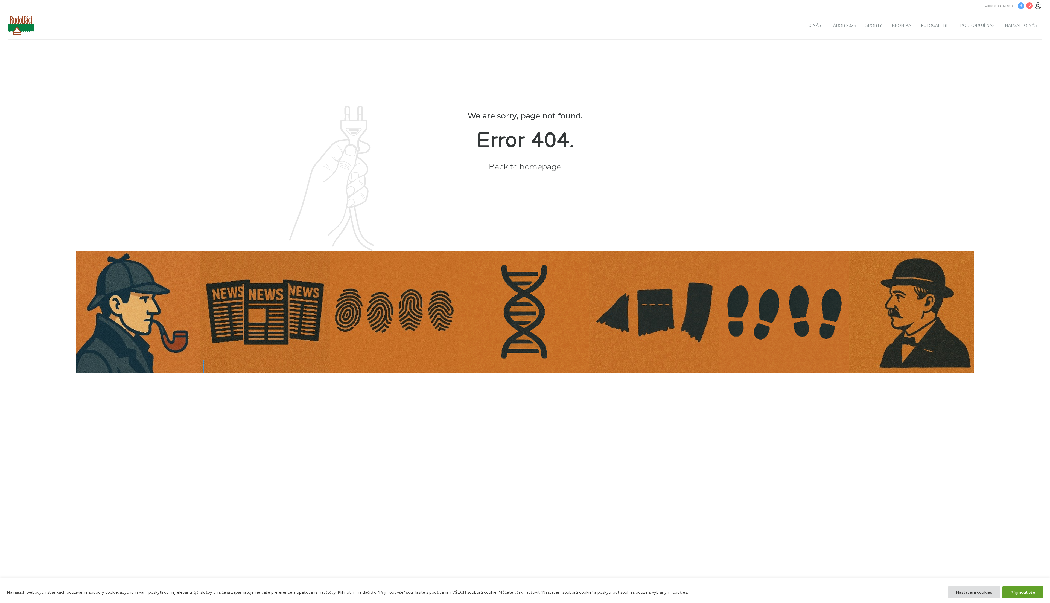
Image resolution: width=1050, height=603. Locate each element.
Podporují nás (977, 25)
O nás (814, 25)
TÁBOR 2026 (843, 25)
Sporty (873, 25)
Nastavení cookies (974, 592)
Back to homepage (525, 166)
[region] (525, 590)
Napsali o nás (1021, 25)
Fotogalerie (935, 25)
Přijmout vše (1022, 592)
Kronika (901, 25)
